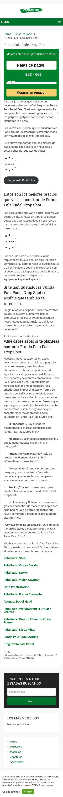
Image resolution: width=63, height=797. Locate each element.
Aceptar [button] (28, 792)
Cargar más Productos (21, 180)
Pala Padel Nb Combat (19, 629)
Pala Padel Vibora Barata (21, 565)
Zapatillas (16, 757)
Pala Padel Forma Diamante (23, 594)
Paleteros (16, 747)
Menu (5, 21)
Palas (13, 742)
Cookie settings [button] (11, 791)
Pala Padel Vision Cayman (21, 579)
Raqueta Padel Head (18, 601)
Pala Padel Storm (16, 572)
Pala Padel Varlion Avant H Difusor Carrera (27, 610)
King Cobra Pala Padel (19, 644)
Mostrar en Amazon (31, 92)
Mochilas (15, 752)
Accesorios (17, 762)
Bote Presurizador (16, 587)
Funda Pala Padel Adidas (21, 637)
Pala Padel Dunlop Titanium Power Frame (28, 620)
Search (31, 701)
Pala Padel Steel (15, 558)
